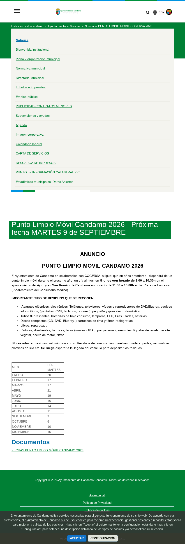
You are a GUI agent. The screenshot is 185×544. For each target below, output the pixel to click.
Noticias (22, 40)
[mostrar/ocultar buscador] (148, 13)
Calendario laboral (29, 144)
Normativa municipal (30, 68)
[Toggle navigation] (16, 11)
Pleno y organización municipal (38, 59)
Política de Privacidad (97, 502)
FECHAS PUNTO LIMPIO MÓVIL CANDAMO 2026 (47, 450)
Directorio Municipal (30, 78)
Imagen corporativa (30, 134)
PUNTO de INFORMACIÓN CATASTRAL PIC (48, 172)
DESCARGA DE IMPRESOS (36, 163)
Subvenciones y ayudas (33, 115)
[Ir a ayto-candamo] (82, 11)
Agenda (21, 125)
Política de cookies (97, 510)
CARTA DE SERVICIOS (32, 153)
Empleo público (27, 97)
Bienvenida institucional (32, 49)
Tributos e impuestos (31, 87)
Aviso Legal (97, 495)
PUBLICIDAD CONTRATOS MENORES (44, 106)
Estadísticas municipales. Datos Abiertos (44, 182)
